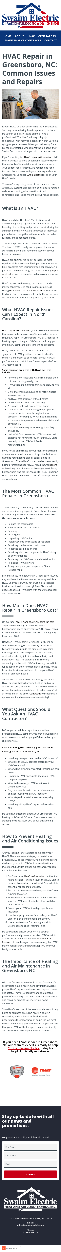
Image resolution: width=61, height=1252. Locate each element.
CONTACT (50, 40)
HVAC (31, 36)
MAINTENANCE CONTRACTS (23, 40)
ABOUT (19, 36)
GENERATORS (47, 36)
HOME (7, 36)
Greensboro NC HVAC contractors (27, 290)
